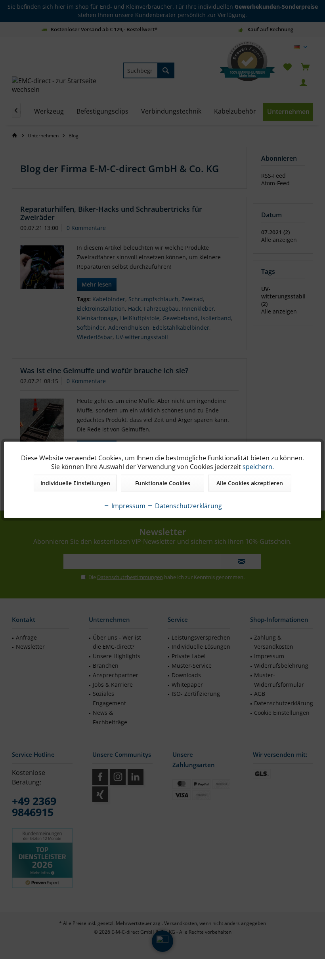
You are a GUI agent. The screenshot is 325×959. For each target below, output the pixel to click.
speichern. (258, 466)
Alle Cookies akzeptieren (249, 482)
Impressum (127, 505)
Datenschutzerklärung (187, 505)
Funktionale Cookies (162, 482)
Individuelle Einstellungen (75, 482)
